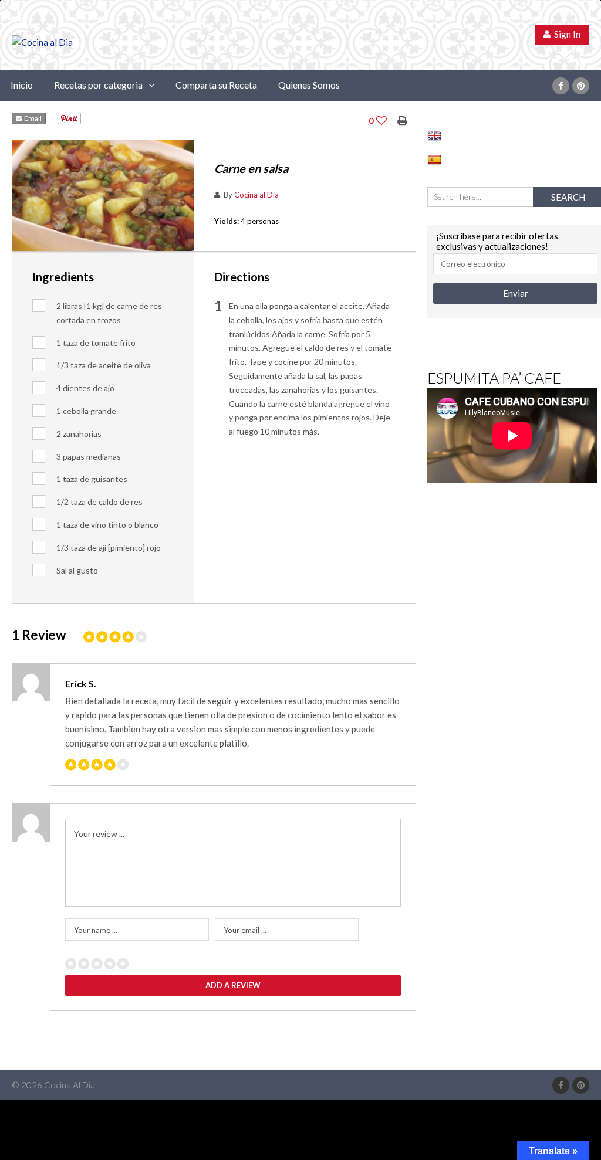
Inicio (22, 84)
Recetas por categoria (98, 84)
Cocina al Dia (256, 194)
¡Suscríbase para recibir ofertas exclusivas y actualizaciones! (497, 241)
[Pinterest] (580, 85)
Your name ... (95, 930)
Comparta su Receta (216, 84)
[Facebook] (560, 85)
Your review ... (99, 834)
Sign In (565, 34)
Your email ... (245, 930)
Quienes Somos (309, 84)
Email (32, 118)
